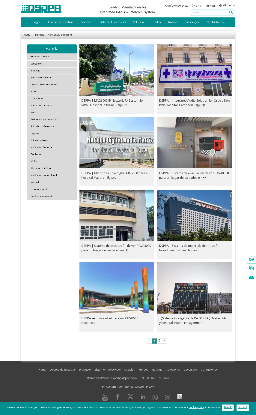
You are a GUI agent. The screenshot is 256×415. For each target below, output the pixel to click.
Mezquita (35, 182)
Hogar (36, 22)
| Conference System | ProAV (135, 387)
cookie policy (196, 408)
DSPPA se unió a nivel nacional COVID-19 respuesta (109, 320)
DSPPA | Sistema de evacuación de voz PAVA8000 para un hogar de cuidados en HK (194, 175)
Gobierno (36, 154)
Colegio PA (173, 370)
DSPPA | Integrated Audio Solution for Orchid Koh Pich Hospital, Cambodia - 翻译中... (194, 102)
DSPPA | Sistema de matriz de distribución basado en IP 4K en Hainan (189, 248)
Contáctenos (215, 22)
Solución (138, 22)
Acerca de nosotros (60, 22)
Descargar (192, 22)
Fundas (156, 22)
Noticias (173, 22)
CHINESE (210, 6)
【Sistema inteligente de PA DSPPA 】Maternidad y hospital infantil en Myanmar (193, 320)
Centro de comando (42, 196)
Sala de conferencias (42, 126)
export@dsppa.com (124, 378)
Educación (36, 64)
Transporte (37, 99)
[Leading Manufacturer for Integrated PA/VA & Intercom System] (42, 8)
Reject (228, 408)
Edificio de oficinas (41, 105)
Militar (34, 161)
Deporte (35, 133)
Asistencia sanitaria (60, 35)
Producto (86, 22)
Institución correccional (44, 175)
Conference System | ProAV (183, 6)
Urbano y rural (39, 189)
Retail (34, 112)
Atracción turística (41, 168)
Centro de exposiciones (44, 84)
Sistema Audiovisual (113, 22)
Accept (242, 408)
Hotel (33, 91)
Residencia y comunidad (44, 119)
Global (227, 6)
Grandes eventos (40, 57)
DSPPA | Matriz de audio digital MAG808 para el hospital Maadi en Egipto (114, 175)
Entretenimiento (39, 140)
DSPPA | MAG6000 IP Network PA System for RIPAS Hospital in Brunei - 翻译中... (112, 102)
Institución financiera (42, 147)
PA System (109, 387)
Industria (35, 71)
